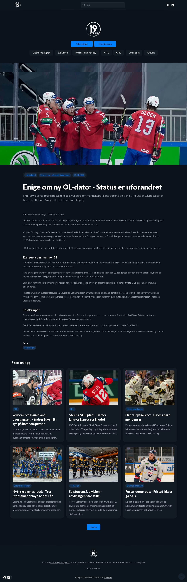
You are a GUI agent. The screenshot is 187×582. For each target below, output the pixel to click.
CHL (118, 52)
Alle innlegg (82, 43)
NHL (106, 52)
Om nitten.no (105, 43)
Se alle (93, 527)
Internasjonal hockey (85, 52)
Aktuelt (151, 52)
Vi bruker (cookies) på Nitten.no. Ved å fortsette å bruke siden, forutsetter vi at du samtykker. (93, 562)
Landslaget (134, 52)
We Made (108, 578)
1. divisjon (63, 52)
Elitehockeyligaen (41, 52)
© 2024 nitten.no (92, 568)
